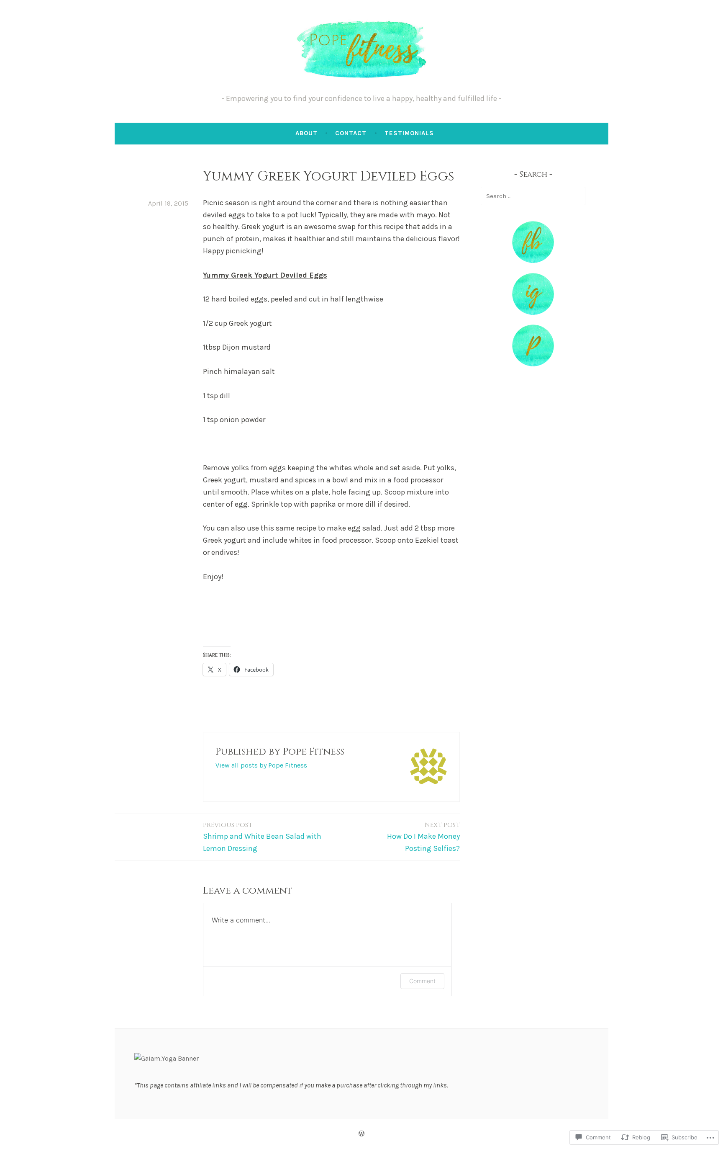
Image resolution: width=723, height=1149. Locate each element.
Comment (422, 980)
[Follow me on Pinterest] (533, 364)
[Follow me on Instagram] (533, 313)
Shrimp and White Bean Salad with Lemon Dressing (262, 837)
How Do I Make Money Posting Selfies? (423, 837)
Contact (351, 133)
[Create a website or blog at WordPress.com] (361, 1134)
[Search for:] (533, 196)
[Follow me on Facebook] (533, 261)
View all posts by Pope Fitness (261, 765)
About (306, 133)
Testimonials (409, 133)
